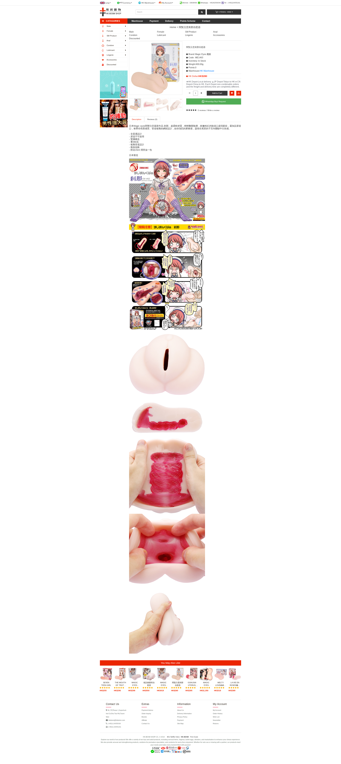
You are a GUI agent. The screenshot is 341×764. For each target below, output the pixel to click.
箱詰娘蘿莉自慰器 (149, 683)
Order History (217, 714)
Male (108, 26)
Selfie (172, 737)
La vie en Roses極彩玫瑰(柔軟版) (235, 684)
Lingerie (109, 55)
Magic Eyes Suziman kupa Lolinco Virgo (163, 684)
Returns (216, 724)
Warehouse (137, 21)
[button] (115, 21)
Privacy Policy (182, 717)
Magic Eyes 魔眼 (203, 54)
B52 (168, 737)
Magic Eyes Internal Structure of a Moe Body (206, 684)
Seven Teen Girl (106, 683)
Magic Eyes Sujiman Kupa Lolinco (135, 684)
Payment (154, 21)
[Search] (202, 12)
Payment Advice (147, 710)
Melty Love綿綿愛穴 (220, 684)
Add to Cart (217, 93)
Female (109, 31)
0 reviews (202, 110)
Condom (110, 45)
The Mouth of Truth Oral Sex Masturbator (120, 684)
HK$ (125, 3)
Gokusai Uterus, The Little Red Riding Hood (191, 684)
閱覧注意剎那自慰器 (189, 27)
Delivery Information (184, 714)
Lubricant (110, 50)
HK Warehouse (207, 71)
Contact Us (146, 724)
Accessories (111, 60)
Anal (108, 40)
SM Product (111, 36)
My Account (217, 710)
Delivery (169, 21)
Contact (206, 21)
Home (173, 27)
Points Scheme (187, 21)
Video (177, 737)
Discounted (111, 64)
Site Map (180, 724)
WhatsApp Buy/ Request (215, 101)
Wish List (216, 717)
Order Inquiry (146, 714)
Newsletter (217, 720)
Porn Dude (194, 737)
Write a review (213, 110)
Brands (144, 717)
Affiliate (144, 720)
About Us (180, 710)
